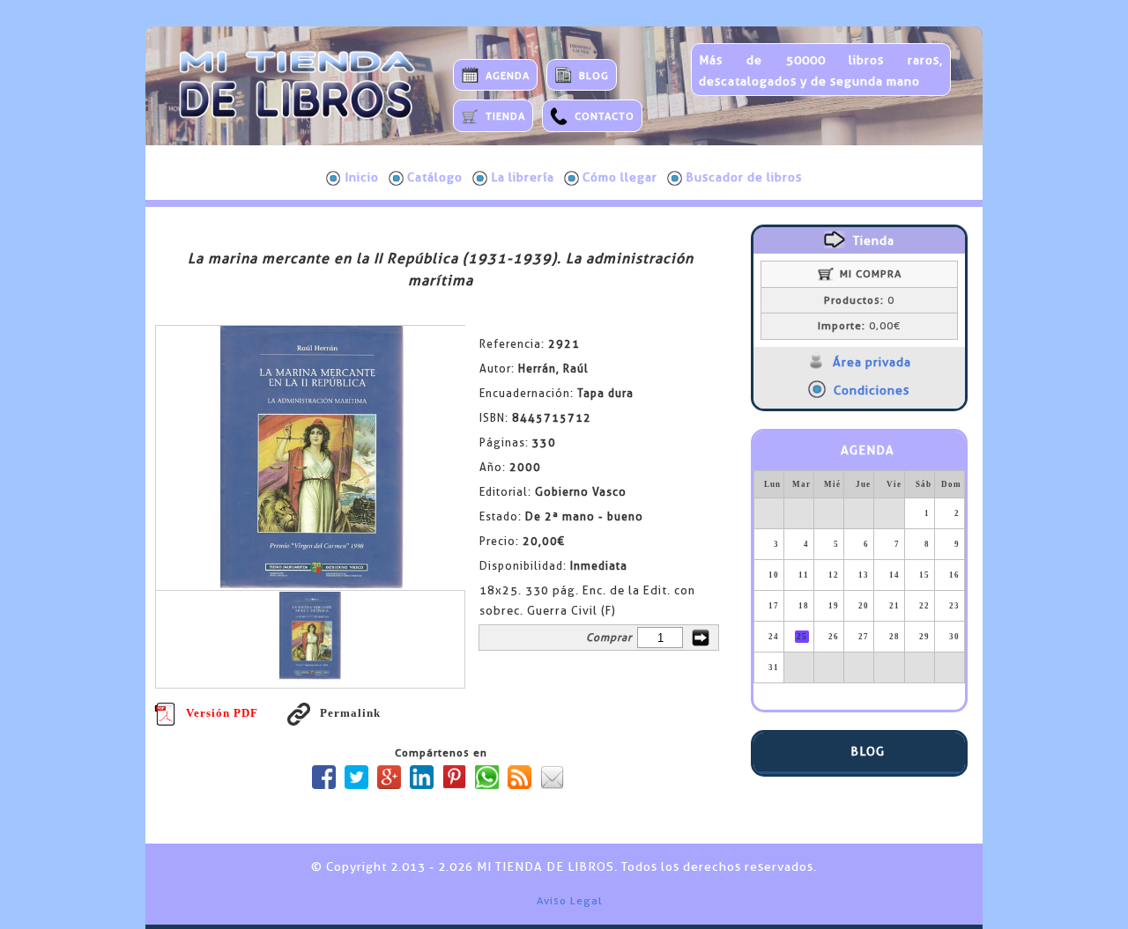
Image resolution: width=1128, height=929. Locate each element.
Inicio (362, 177)
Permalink (350, 712)
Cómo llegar (620, 177)
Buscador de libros (744, 177)
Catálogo (435, 177)
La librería (522, 177)
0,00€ (859, 326)
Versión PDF (222, 712)
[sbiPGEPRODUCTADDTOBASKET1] (700, 637)
